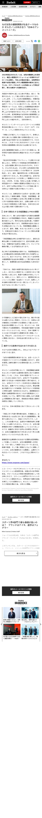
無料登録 (21, 500)
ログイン (35, 2)
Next (40, 624)
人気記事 (13, 7)
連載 (40, 7)
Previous (2, 624)
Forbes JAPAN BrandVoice (15, 16)
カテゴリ (33, 7)
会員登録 (27, 2)
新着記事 (5, 7)
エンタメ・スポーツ (13, 517)
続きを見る (21, 553)
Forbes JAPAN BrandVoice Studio (19, 35)
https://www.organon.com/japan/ (15, 462)
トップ (3, 16)
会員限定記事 (23, 7)
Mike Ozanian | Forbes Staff (11, 531)
